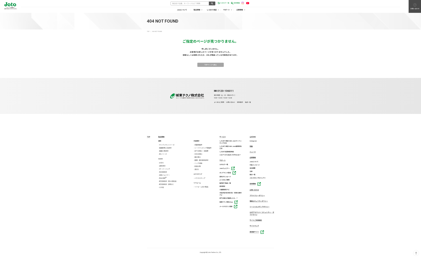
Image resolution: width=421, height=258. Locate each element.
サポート (226, 10)
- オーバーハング (164, 169)
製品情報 (197, 10)
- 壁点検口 (197, 157)
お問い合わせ (230, 102)
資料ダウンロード (225, 177)
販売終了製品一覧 (225, 183)
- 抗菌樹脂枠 (198, 145)
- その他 (161, 187)
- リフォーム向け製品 (201, 187)
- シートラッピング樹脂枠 (202, 148)
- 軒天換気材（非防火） (166, 184)
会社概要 (252, 168)
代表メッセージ (255, 165)
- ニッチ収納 (198, 163)
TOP (148, 31)
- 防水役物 (162, 178)
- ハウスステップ (199, 178)
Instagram (253, 141)
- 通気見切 (161, 166)
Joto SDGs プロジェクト (258, 178)
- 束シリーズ (162, 154)
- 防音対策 (197, 166)
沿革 (251, 171)
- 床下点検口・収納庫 (201, 151)
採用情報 (237, 3)
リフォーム (197, 183)
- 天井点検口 (198, 154)
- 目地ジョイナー (164, 175)
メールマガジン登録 (225, 206)
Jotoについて (182, 10)
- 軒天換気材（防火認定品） (168, 181)
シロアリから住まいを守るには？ (230, 155)
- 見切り (196, 169)
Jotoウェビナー (224, 168)
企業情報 (239, 10)
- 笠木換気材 (162, 172)
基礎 (159, 141)
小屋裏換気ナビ (224, 189)
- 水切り (161, 163)
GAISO (160, 159)
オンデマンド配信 (225, 173)
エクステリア (198, 174)
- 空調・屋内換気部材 (201, 160)
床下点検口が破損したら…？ (228, 198)
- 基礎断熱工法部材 (164, 148)
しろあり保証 (212, 10)
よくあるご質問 (219, 102)
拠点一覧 (248, 102)
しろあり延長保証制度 (226, 152)
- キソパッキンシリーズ (166, 145)
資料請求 (240, 102)
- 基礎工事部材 (163, 151)
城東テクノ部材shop (226, 202)
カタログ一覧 (224, 3)
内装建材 (196, 141)
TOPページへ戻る (210, 65)
